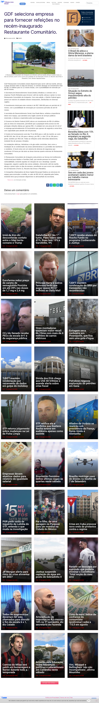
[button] (47, 185)
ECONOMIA (66, 2)
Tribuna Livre (10, 180)
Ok (89, 700)
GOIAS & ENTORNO (40, 2)
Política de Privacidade (52, 697)
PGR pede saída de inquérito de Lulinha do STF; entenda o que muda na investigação (3, 489)
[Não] (96, 700)
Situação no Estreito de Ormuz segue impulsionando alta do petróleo (80, 74)
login (18, 194)
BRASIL (48, 2)
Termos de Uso (64, 697)
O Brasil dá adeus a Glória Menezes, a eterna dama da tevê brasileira (79, 34)
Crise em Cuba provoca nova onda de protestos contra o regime (68, 489)
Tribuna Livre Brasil (9, 3)
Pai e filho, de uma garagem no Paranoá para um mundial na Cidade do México (36, 489)
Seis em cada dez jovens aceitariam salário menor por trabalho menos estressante (77, 156)
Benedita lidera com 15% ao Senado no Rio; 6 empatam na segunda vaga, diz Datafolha (80, 115)
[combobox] (92, 3)
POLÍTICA (54, 2)
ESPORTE (60, 2)
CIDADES (32, 2)
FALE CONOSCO (56, 4)
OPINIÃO (78, 2)
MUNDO (72, 2)
